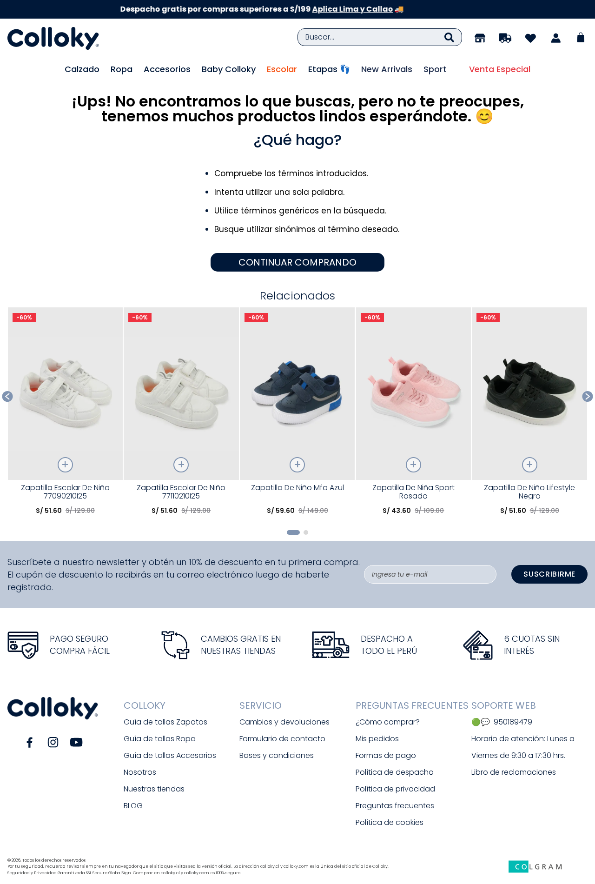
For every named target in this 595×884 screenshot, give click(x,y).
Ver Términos (380, 9)
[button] (293, 532)
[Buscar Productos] (449, 37)
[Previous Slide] (7, 396)
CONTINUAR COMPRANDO (297, 262)
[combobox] (380, 37)
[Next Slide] (587, 396)
